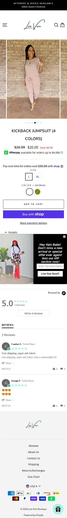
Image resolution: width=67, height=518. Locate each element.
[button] (8, 363)
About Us (33, 452)
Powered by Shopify (33, 515)
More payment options (33, 223)
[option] (33, 5)
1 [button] (27, 123)
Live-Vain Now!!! (50, 273)
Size (33, 170)
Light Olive (37, 191)
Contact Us (33, 458)
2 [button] (29, 123)
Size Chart (34, 476)
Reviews (33, 445)
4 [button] (35, 123)
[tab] (33, 313)
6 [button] (41, 123)
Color (33, 185)
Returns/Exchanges (33, 470)
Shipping (33, 464)
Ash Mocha (29, 191)
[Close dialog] (64, 236)
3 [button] (32, 123)
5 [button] (38, 123)
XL (37, 176)
